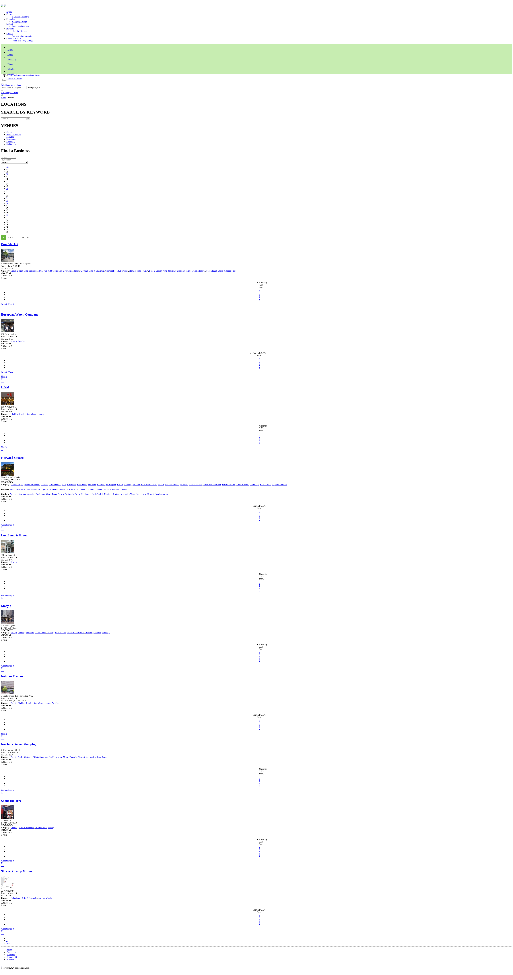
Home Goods (135, 271)
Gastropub (69, 494)
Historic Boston (228, 484)
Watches (21, 341)
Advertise (11, 954)
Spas (99, 757)
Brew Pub (42, 271)
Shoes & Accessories (227, 271)
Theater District (102, 489)
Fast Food (33, 271)
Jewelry (145, 271)
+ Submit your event (9, 92)
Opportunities (12, 957)
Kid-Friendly (52, 489)
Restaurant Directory (20, 26)
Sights (9, 14)
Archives (11, 959)
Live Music (15, 484)
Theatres (44, 484)
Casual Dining (17, 271)
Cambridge (254, 484)
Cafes (48, 494)
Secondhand (211, 271)
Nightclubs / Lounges (30, 484)
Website (4, 304)
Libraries (101, 484)
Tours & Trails (242, 484)
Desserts (150, 494)
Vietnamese (141, 494)
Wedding (106, 633)
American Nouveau (18, 494)
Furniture (136, 484)
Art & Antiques (65, 271)
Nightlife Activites (279, 484)
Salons (104, 757)
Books (20, 757)
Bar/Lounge (82, 484)
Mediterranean (162, 494)
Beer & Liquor (155, 271)
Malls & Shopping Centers (179, 271)
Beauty (76, 271)
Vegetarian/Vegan (128, 494)
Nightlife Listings (19, 31)
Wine (165, 271)
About (9, 950)
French (61, 494)
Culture (10, 33)
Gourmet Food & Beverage (116, 271)
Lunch (82, 489)
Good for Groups (17, 489)
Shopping (11, 19)
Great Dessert (31, 489)
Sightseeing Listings (20, 17)
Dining (10, 24)
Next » (9, 943)
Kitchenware (60, 633)
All (7, 167)
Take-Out (90, 489)
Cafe (26, 271)
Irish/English (97, 494)
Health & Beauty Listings (22, 41)
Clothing (84, 271)
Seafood (116, 494)
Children (97, 633)
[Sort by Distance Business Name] (8, 157)
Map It (7, 305)
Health (52, 757)
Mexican (108, 494)
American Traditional (36, 494)
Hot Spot (42, 489)
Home (3, 98)
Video (7, 373)
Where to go (16, 85)
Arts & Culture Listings (22, 36)
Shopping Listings (19, 21)
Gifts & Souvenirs (96, 271)
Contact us (11, 952)
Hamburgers (86, 494)
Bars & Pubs (265, 484)
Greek (77, 494)
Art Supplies (53, 271)
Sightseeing (11, 144)
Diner (54, 494)
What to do (6, 85)
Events (9, 12)
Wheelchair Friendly (118, 489)
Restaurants (11, 139)
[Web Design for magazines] (1, 970)
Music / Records (198, 271)
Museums (92, 484)
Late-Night (63, 489)
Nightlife (10, 29)
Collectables (16, 898)
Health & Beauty (14, 38)
